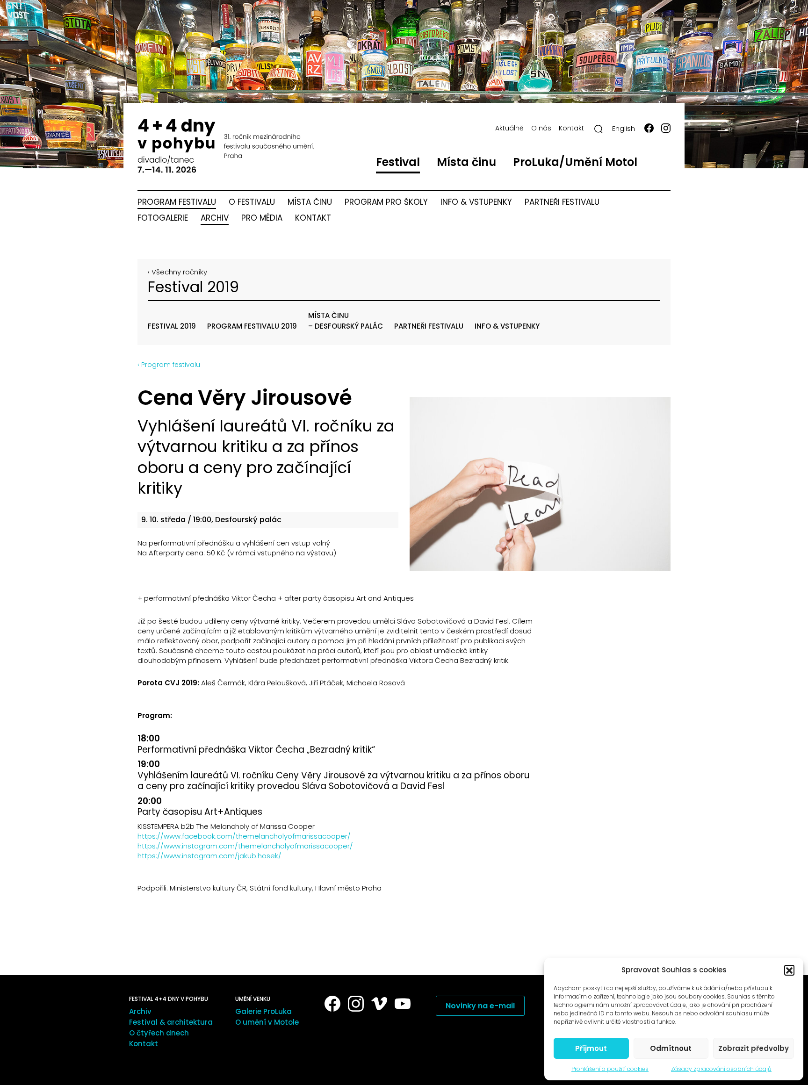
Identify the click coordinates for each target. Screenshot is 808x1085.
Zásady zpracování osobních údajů (721, 1069)
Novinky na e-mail (480, 1005)
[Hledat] (598, 129)
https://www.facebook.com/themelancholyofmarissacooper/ (244, 836)
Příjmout (591, 1048)
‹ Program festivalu (168, 364)
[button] (789, 970)
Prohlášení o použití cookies (610, 1069)
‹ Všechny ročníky (177, 272)
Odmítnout (671, 1048)
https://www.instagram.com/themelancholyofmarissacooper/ (245, 846)
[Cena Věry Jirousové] (540, 484)
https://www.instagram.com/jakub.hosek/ (209, 856)
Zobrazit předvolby (753, 1048)
